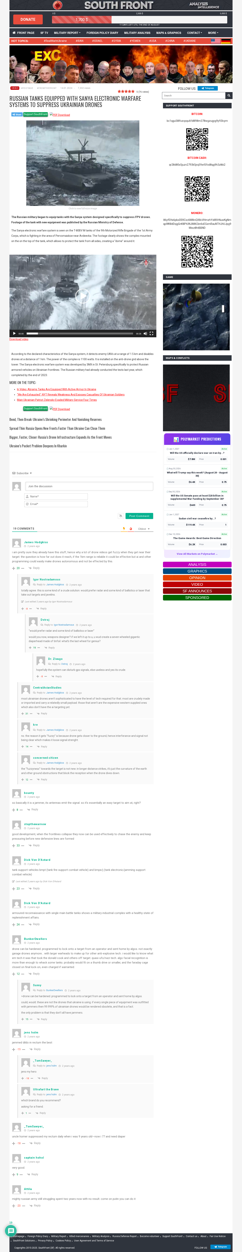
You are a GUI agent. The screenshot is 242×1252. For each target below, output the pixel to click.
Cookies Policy (63, 1240)
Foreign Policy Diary (38, 1236)
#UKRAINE (189, 40)
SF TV (44, 33)
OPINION (197, 578)
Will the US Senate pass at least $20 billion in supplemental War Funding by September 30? (197, 497)
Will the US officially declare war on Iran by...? (197, 452)
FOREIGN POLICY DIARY (102, 33)
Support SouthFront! (172, 1236)
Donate (28, 19)
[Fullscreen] (151, 333)
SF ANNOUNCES (197, 591)
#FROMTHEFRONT (47, 88)
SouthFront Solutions (24, 1240)
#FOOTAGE (27, 88)
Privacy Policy (45, 1240)
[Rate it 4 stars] (129, 91)
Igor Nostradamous (64, 625)
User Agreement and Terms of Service (94, 1240)
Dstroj (64, 664)
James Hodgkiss (55, 584)
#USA (152, 40)
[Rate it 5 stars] (133, 91)
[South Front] (121, 4)
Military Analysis (137, 33)
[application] (82, 296)
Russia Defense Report (124, 1236)
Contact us (191, 1236)
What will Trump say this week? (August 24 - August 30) (197, 474)
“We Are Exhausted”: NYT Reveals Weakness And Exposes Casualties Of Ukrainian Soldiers (71, 394)
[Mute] (145, 333)
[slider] (80, 333)
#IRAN (79, 40)
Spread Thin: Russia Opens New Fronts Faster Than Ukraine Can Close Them (57, 428)
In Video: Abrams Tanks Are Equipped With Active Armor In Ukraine (56, 389)
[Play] (14, 333)
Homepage (18, 1236)
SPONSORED (197, 598)
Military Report (66, 33)
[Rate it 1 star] (119, 91)
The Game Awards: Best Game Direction (197, 538)
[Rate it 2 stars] (122, 91)
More (212, 33)
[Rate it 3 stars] (126, 91)
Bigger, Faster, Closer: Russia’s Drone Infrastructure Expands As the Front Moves (60, 437)
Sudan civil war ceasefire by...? (197, 518)
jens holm (51, 1065)
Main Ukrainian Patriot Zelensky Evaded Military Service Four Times (57, 399)
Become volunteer (149, 1236)
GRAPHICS (197, 571)
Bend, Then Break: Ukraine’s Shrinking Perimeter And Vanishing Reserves (55, 419)
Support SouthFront (35, 114)
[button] (82, 296)
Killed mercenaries (79, 1236)
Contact (193, 33)
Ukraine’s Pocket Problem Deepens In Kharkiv (38, 445)
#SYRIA (116, 40)
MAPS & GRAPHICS (168, 33)
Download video (18, 339)
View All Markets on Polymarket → (197, 553)
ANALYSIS (197, 564)
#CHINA (170, 40)
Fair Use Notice (218, 1236)
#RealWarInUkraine (55, 40)
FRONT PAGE (25, 33)
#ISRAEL (97, 40)
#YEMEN (135, 40)
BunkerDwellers (54, 990)
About (203, 1236)
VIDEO (14, 88)
